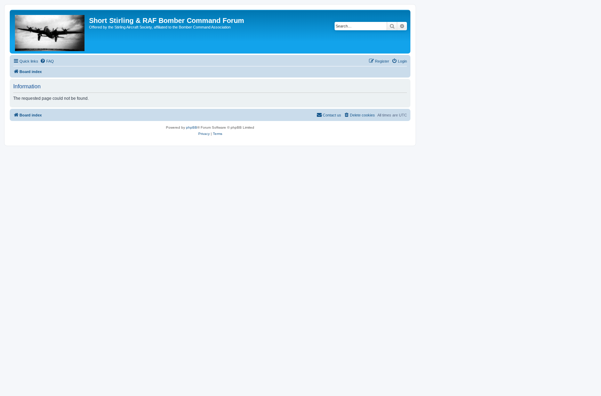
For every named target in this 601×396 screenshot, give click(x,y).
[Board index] (50, 31)
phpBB (191, 127)
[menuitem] (47, 61)
